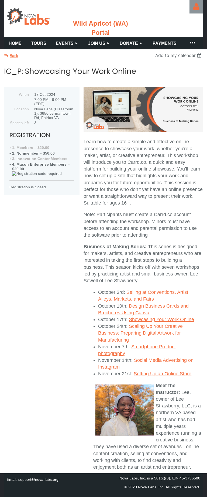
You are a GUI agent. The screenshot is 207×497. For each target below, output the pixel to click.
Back (14, 55)
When (24, 94)
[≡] (192, 43)
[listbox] (179, 55)
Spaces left (19, 123)
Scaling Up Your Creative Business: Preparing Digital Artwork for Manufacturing (140, 333)
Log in (196, 6)
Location (21, 109)
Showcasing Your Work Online (161, 319)
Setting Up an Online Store (162, 373)
